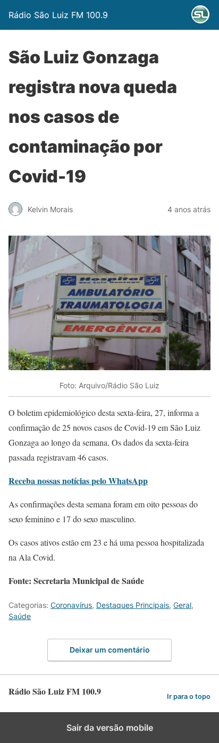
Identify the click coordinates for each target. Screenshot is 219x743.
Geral (182, 605)
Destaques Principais (132, 605)
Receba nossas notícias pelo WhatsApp (78, 480)
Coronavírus (71, 605)
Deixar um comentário (110, 649)
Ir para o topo (188, 696)
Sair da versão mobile (109, 727)
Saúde (20, 616)
